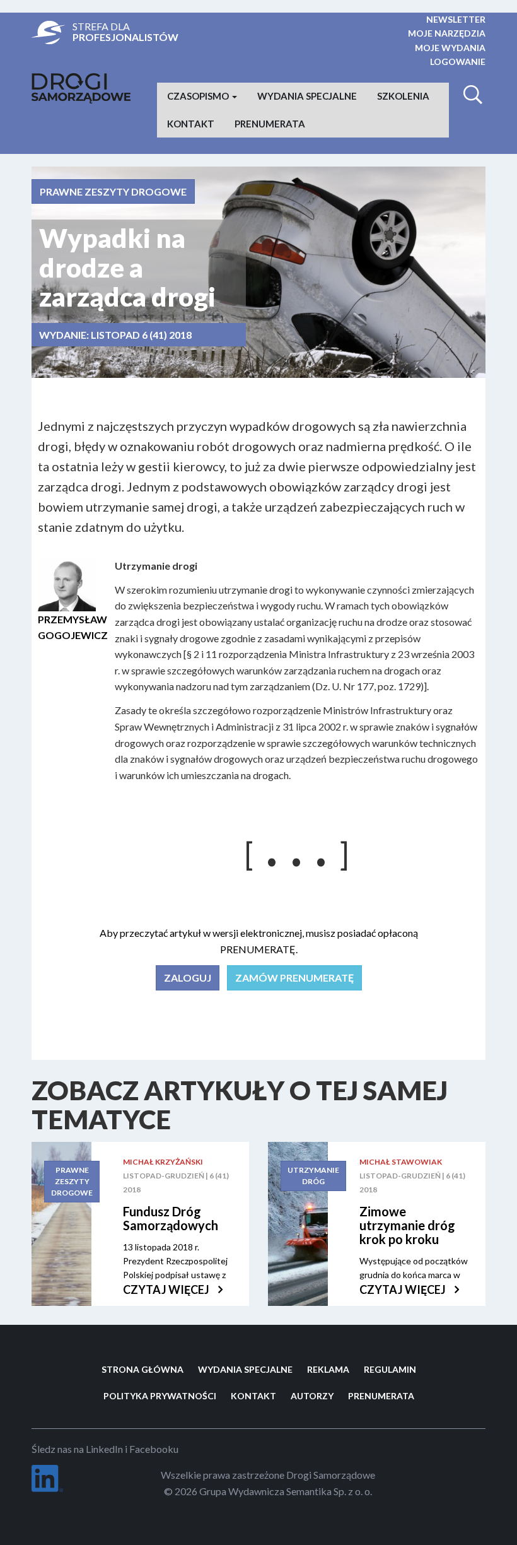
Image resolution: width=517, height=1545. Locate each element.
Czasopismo (199, 96)
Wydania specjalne (307, 96)
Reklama (328, 1369)
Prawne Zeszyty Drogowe (113, 191)
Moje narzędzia (446, 33)
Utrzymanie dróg (313, 1175)
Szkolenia (403, 96)
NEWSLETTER (455, 19)
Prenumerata (270, 123)
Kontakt (190, 123)
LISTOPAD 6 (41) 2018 (141, 335)
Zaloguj (187, 978)
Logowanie (457, 61)
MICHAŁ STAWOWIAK (400, 1161)
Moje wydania (450, 47)
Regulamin (390, 1369)
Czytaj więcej (167, 1289)
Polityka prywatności (159, 1395)
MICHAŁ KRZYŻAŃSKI (163, 1161)
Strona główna (142, 1369)
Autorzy (312, 1395)
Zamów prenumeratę (294, 978)
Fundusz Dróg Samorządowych (170, 1218)
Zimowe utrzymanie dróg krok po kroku (407, 1225)
